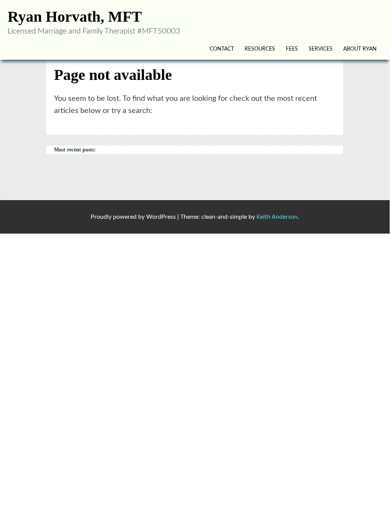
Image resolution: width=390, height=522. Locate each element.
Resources (260, 49)
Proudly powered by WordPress (133, 217)
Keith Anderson (277, 217)
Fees (292, 49)
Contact (222, 49)
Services (321, 49)
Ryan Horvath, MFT (75, 16)
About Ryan (360, 49)
